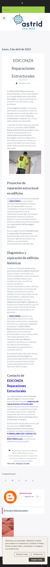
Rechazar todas (22, 554)
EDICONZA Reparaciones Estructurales (16, 386)
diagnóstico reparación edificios (24, 450)
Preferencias (38, 554)
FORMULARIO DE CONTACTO (21, 433)
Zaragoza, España (23, 463)
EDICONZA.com (14, 439)
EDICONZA (15, 201)
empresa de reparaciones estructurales (23, 402)
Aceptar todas (36, 560)
